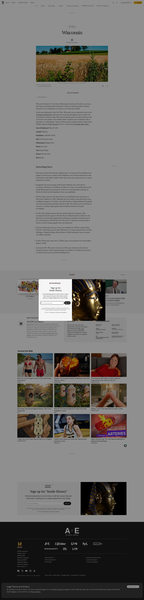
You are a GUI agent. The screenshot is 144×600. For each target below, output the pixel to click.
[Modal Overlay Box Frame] (72, 300)
